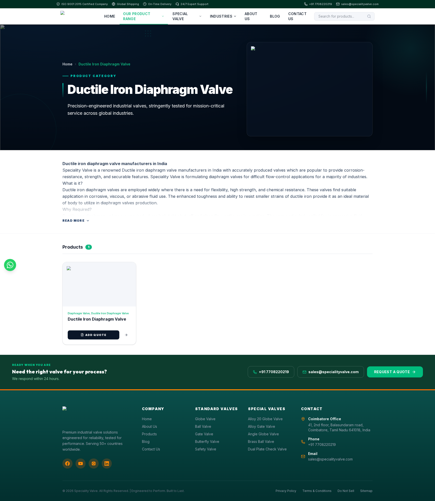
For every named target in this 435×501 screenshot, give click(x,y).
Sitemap (366, 491)
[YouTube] (81, 463)
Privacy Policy (286, 491)
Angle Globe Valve (263, 434)
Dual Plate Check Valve (267, 449)
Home (109, 16)
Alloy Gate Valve (261, 426)
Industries (221, 16)
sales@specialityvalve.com (360, 4)
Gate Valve (204, 434)
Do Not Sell (346, 491)
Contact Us (297, 16)
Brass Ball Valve (261, 441)
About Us (251, 16)
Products (149, 434)
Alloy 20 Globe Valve (265, 419)
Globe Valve (205, 419)
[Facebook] (67, 463)
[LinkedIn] (107, 463)
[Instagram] (94, 463)
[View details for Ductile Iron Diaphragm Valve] (126, 335)
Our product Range (136, 16)
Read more (73, 220)
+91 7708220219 (320, 4)
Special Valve (180, 16)
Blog (275, 16)
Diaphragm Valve (79, 313)
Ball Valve (203, 426)
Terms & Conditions (317, 491)
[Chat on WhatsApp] (10, 265)
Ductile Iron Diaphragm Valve (110, 313)
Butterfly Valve (207, 441)
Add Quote (95, 335)
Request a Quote (392, 372)
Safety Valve (205, 449)
